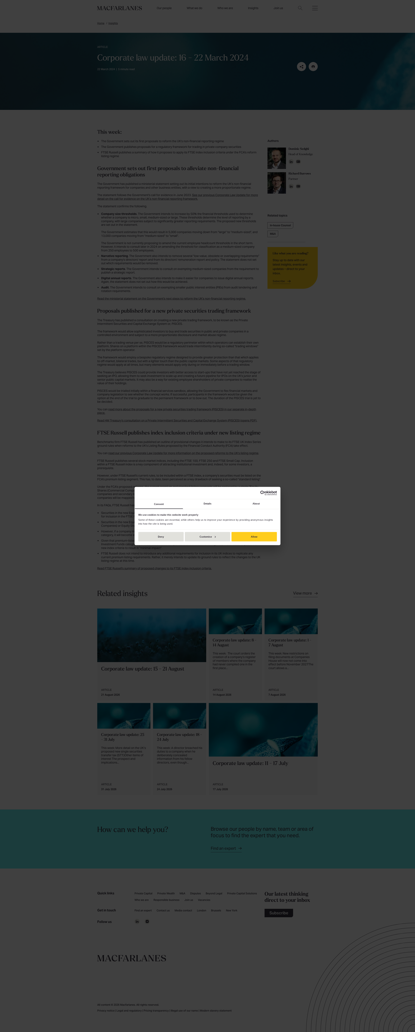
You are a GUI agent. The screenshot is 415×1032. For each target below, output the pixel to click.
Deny (161, 536)
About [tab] (256, 503)
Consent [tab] (159, 504)
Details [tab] (208, 503)
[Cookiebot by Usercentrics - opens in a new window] (263, 493)
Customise (206, 536)
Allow (254, 536)
